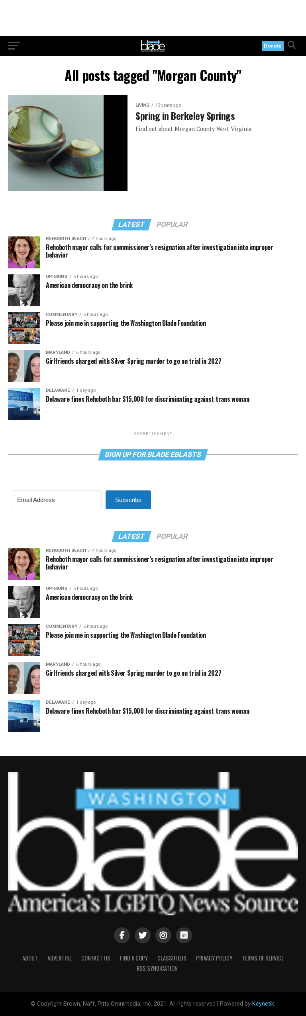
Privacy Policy (214, 958)
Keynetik (263, 1003)
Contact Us (95, 958)
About (30, 958)
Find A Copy (134, 958)
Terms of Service (263, 958)
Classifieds (171, 958)
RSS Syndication (157, 968)
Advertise (59, 958)
